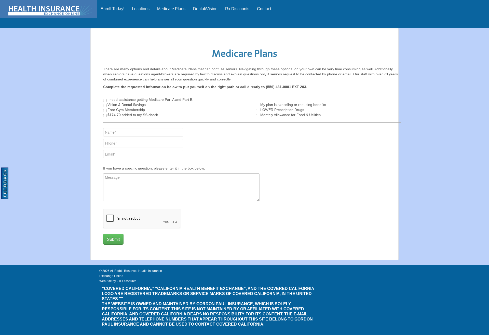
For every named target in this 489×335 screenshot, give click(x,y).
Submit (113, 239)
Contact (264, 9)
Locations (141, 9)
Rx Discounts (237, 9)
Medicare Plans (171, 9)
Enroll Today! (112, 9)
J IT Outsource (127, 281)
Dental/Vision (205, 9)
